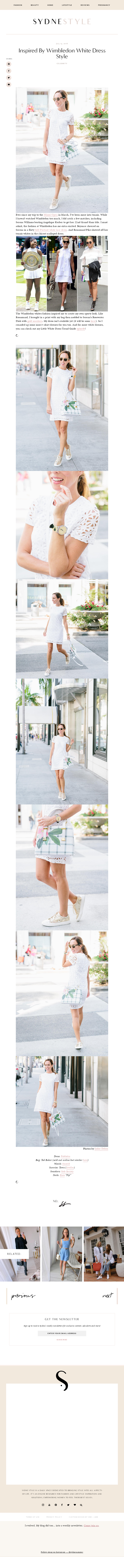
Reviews (85, 5)
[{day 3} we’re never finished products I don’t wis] (35, 1434)
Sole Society (67, 1171)
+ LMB (95, 1517)
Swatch (66, 1164)
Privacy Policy (54, 1517)
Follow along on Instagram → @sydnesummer (62, 1552)
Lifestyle (67, 5)
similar (70, 1167)
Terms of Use (33, 1517)
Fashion (18, 5)
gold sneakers (34, 321)
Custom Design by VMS (80, 1517)
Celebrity (62, 64)
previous (23, 1297)
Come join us (91, 1525)
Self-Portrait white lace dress (50, 230)
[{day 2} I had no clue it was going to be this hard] (35, 1464)
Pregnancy (104, 5)
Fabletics (65, 1156)
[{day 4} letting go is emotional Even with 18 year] (35, 1403)
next (107, 1297)
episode (81, 328)
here (93, 321)
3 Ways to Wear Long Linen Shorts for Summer (62, 1251)
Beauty (35, 5)
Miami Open (51, 215)
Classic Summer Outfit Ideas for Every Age (103, 1251)
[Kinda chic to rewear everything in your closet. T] (89, 1464)
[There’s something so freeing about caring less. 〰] (89, 1403)
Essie (62, 1175)
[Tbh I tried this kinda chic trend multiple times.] (89, 1434)
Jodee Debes (101, 1148)
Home (50, 5)
